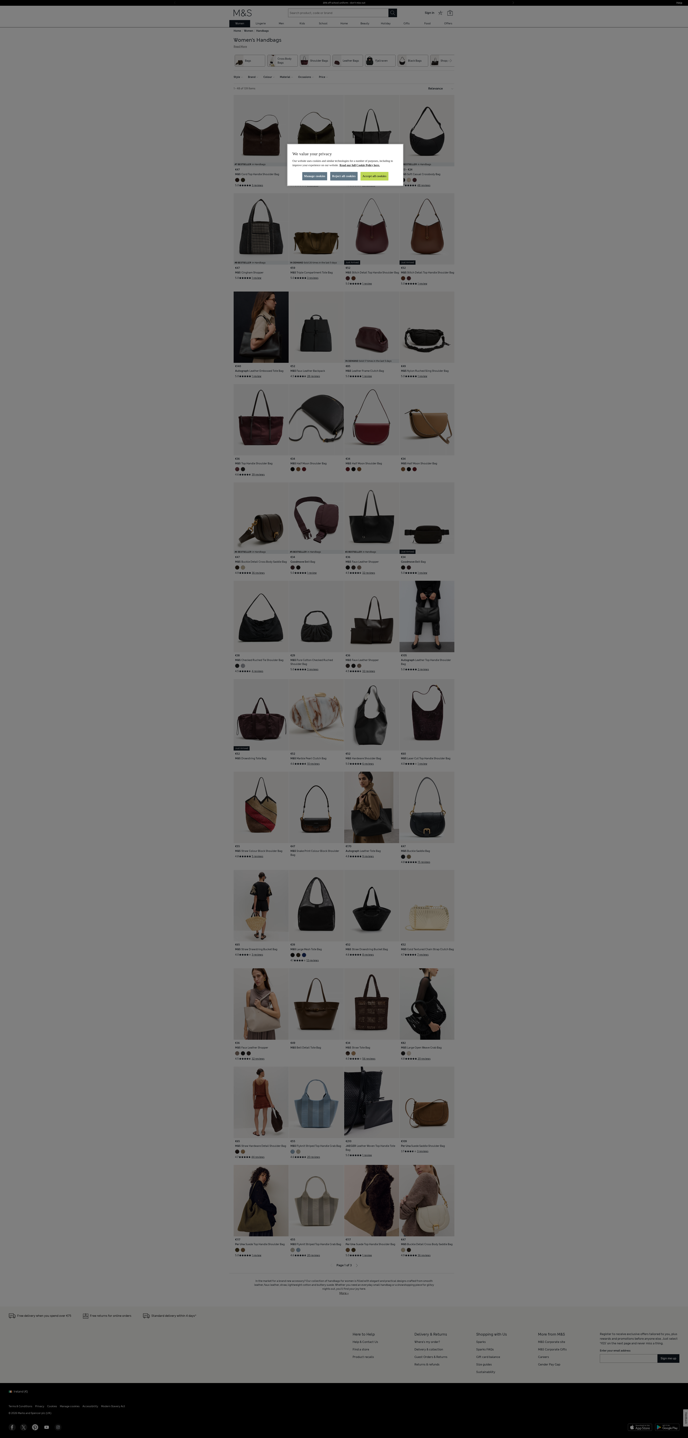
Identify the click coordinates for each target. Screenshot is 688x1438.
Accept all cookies (374, 176)
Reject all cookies (343, 176)
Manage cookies (314, 176)
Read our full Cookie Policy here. (360, 165)
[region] (345, 165)
